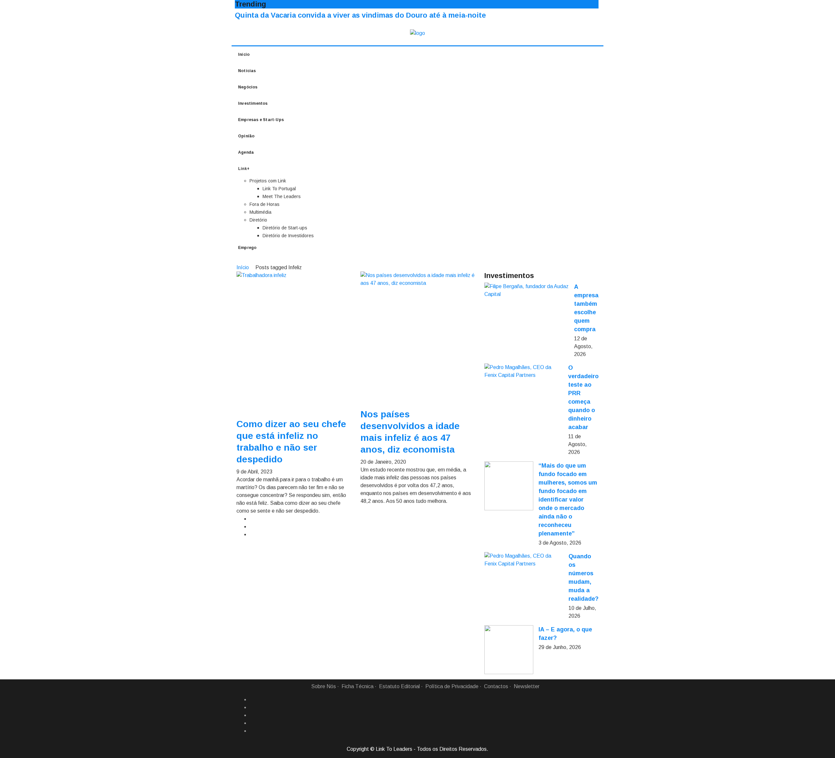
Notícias (247, 71)
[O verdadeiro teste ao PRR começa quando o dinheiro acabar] (523, 371)
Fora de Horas (265, 204)
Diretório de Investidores (288, 235)
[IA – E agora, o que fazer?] (508, 649)
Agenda (246, 152)
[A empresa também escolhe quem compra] (526, 290)
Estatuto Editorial (399, 686)
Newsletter (526, 686)
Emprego (247, 247)
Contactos (496, 686)
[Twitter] (252, 715)
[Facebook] (252, 699)
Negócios (248, 87)
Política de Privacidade (451, 686)
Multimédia (260, 212)
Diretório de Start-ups (285, 227)
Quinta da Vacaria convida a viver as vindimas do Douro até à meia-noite (360, 15)
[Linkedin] (252, 707)
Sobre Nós (323, 686)
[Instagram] (252, 723)
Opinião (246, 136)
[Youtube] (252, 731)
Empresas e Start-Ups (261, 119)
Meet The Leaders (282, 196)
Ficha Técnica (357, 686)
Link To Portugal (279, 188)
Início (244, 54)
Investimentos (253, 103)
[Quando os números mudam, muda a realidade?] (523, 560)
